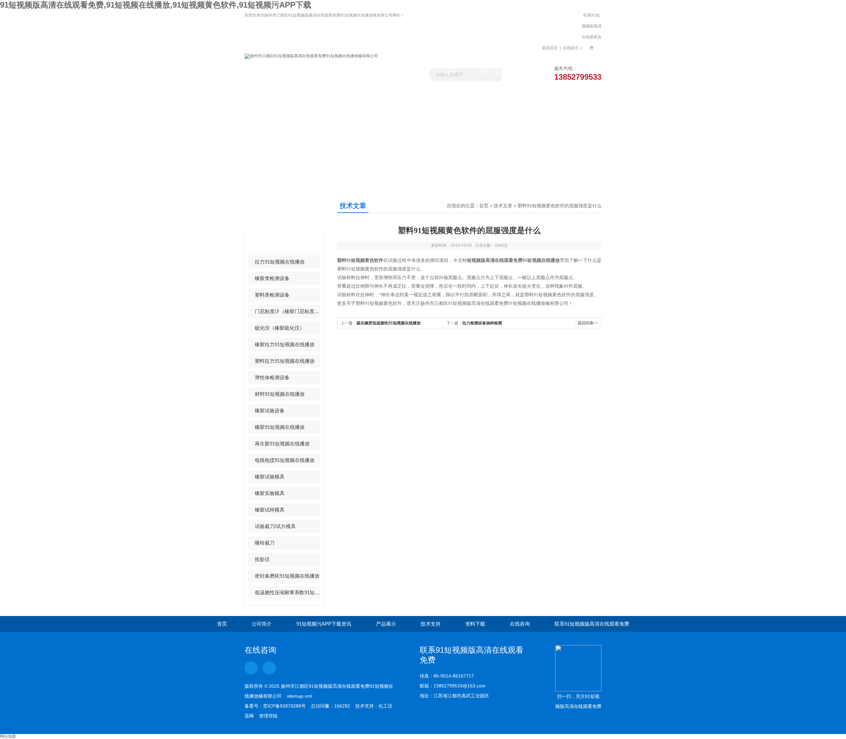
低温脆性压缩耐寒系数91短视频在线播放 (287, 592)
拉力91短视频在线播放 (280, 262)
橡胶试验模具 (270, 476)
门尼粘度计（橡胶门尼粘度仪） (287, 311)
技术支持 (431, 624)
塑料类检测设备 (272, 295)
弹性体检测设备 (272, 377)
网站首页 (267, 71)
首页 (483, 205)
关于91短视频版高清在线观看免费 (311, 74)
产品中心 (270, 212)
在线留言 (571, 48)
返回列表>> (588, 323)
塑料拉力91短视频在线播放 (285, 361)
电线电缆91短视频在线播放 (285, 460)
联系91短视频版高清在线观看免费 (591, 31)
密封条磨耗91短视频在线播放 (287, 576)
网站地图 (8, 736)
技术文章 (445, 71)
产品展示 (400, 71)
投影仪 (262, 559)
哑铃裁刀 (265, 543)
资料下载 (490, 71)
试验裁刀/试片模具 (275, 526)
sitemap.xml (299, 696)
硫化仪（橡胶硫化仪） (279, 328)
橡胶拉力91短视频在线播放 (285, 344)
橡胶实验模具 (270, 493)
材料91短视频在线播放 (280, 394)
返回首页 (550, 48)
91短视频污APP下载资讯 (356, 74)
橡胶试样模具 (270, 510)
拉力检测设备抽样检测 (482, 323)
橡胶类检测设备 (272, 278)
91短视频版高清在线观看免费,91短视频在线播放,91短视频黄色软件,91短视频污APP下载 (155, 4)
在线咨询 (520, 624)
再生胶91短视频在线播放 (282, 443)
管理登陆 (268, 715)
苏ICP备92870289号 (284, 706)
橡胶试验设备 (270, 410)
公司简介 (262, 624)
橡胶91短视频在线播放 (280, 427)
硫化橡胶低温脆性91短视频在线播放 (389, 323)
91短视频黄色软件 (275, 245)
